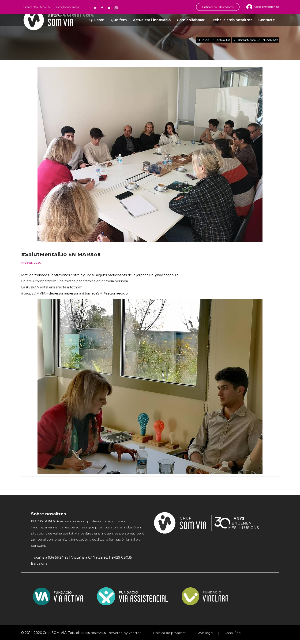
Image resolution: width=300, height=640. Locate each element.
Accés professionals (266, 6)
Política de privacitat (169, 633)
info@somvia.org (67, 7)
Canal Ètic (232, 633)
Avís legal (205, 633)
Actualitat (223, 40)
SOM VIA (203, 40)
